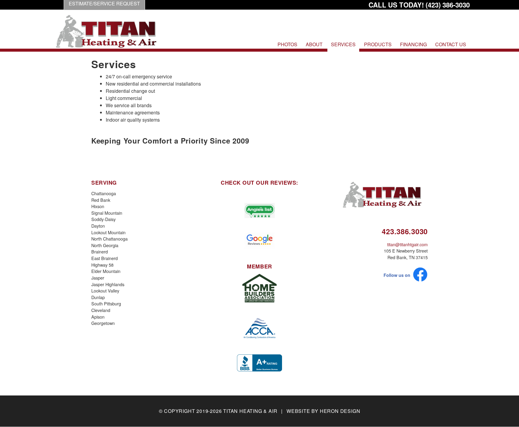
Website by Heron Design (323, 410)
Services (343, 44)
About (314, 44)
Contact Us (450, 44)
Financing (413, 44)
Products (378, 44)
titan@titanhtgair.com (407, 244)
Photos (287, 44)
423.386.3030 (405, 231)
